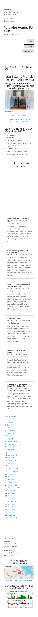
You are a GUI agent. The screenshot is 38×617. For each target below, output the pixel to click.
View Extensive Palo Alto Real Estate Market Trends (19, 586)
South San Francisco (15, 507)
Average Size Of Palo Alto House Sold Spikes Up (17, 385)
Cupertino (10, 436)
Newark (10, 474)
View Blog (29, 46)
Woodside (11, 515)
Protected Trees (13, 318)
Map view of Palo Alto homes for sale (19, 580)
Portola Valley (13, 482)
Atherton (10, 422)
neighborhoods (14, 223)
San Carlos (11, 493)
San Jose (11, 496)
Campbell (10, 433)
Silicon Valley (12, 518)
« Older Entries (10, 416)
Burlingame (11, 430)
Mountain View (13, 471)
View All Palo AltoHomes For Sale (19, 561)
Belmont (10, 425)
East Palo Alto (12, 441)
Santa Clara (12, 501)
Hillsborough (12, 449)
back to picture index (19, 115)
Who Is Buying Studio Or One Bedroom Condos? (19, 252)
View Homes (28, 51)
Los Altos (11, 452)
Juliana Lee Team (16, 221)
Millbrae (11, 463)
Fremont (11, 447)
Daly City (10, 439)
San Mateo (11, 499)
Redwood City (12, 485)
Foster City (10, 444)
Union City (11, 512)
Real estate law (14, 323)
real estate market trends (18, 257)
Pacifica (10, 477)
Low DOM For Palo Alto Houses (16, 351)
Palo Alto (11, 480)
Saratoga (11, 504)
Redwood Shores (14, 488)
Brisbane (10, 428)
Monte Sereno (13, 469)
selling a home (14, 291)
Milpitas (11, 466)
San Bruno (11, 490)
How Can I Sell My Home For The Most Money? (18, 285)
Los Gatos (11, 458)
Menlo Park (12, 460)
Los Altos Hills (13, 455)
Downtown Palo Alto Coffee (18, 218)
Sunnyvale (11, 510)
